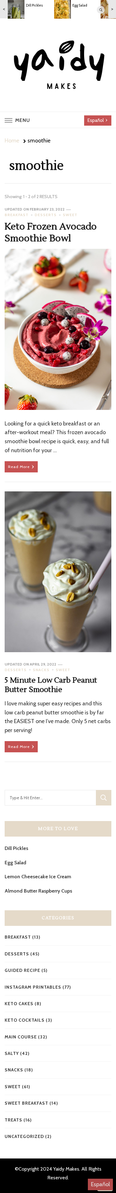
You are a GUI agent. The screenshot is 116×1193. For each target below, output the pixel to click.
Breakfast (16, 214)
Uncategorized (24, 1136)
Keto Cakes (19, 1003)
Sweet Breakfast (26, 1103)
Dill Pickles (16, 848)
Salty (12, 1053)
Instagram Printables (33, 987)
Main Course (21, 1037)
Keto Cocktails (25, 1020)
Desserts (46, 214)
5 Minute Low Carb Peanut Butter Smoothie (51, 684)
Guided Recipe (22, 970)
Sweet (70, 214)
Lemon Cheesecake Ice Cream (38, 877)
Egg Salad (15, 863)
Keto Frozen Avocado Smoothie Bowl (51, 232)
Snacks (41, 669)
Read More (19, 466)
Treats (13, 1120)
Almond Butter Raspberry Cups (38, 891)
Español (100, 1184)
